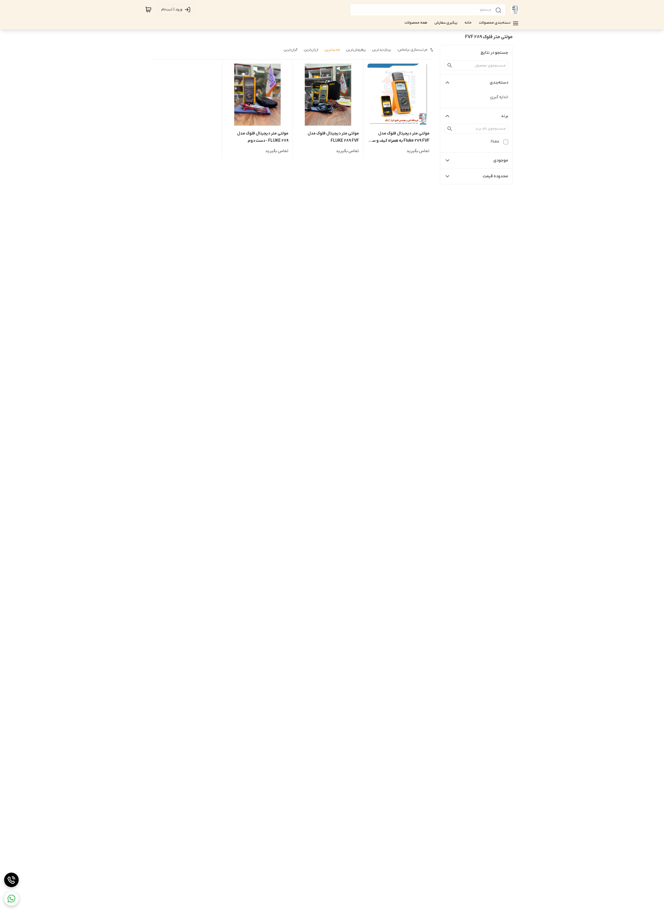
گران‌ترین (290, 49)
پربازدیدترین (381, 49)
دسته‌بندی (499, 82)
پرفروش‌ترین (356, 49)
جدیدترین (332, 49)
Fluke (495, 141)
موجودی (500, 160)
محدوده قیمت (495, 176)
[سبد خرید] (148, 9)
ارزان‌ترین (311, 49)
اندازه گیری (499, 97)
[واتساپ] (11, 898)
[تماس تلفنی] (11, 880)
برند (504, 116)
